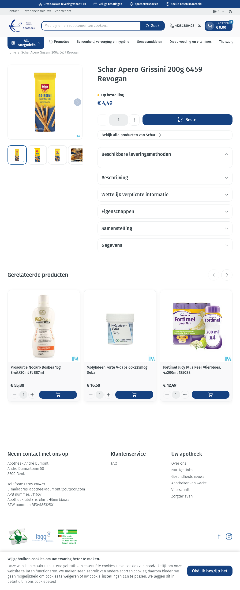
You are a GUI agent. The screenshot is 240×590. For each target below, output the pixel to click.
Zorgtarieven (182, 496)
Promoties (61, 42)
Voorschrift (63, 11)
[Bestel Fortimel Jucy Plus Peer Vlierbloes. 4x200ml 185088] (210, 395)
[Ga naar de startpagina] (22, 26)
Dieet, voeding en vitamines (191, 42)
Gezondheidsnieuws (36, 11)
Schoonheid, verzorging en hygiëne (103, 42)
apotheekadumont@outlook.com (57, 489)
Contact (13, 11)
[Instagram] (228, 536)
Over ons (178, 464)
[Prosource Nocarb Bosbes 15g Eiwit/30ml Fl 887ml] (44, 326)
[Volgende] (77, 102)
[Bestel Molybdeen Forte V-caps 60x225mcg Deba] (134, 395)
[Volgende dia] (226, 275)
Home (12, 52)
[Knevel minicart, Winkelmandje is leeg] (210, 26)
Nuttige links (181, 470)
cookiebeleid (45, 582)
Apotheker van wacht (189, 483)
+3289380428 (34, 484)
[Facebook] (219, 536)
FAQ (114, 464)
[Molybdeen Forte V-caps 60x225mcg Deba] (120, 326)
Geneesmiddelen (149, 42)
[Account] (199, 25)
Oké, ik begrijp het (210, 571)
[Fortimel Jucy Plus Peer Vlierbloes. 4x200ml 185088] (196, 326)
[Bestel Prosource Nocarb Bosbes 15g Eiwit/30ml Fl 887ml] (58, 395)
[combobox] (91, 26)
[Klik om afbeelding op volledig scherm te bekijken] (45, 102)
